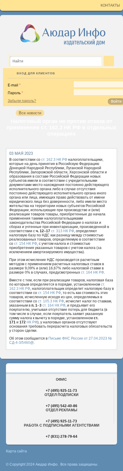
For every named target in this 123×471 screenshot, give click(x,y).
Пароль (14, 93)
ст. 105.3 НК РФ (51, 301)
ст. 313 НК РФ (62, 231)
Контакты (110, 5)
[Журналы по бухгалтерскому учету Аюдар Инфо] (63, 34)
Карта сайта (16, 451)
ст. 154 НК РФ (25, 244)
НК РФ (32, 322)
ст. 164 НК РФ (92, 272)
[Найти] (109, 61)
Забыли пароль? (22, 101)
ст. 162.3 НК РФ (54, 160)
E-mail (13, 85)
